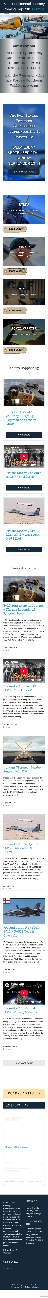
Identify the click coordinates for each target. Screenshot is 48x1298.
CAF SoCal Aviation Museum (15, 1181)
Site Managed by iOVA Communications (25, 1287)
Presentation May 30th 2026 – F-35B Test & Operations (21, 931)
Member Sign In (18, 1284)
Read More (24, 435)
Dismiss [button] (38, 9)
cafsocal (31, 1181)
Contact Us (31, 1284)
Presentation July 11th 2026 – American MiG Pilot (23, 535)
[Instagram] (8, 1268)
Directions (30, 1243)
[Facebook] (4, 1268)
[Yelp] (11, 1268)
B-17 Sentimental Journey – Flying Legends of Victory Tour (24, 609)
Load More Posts (24, 1063)
